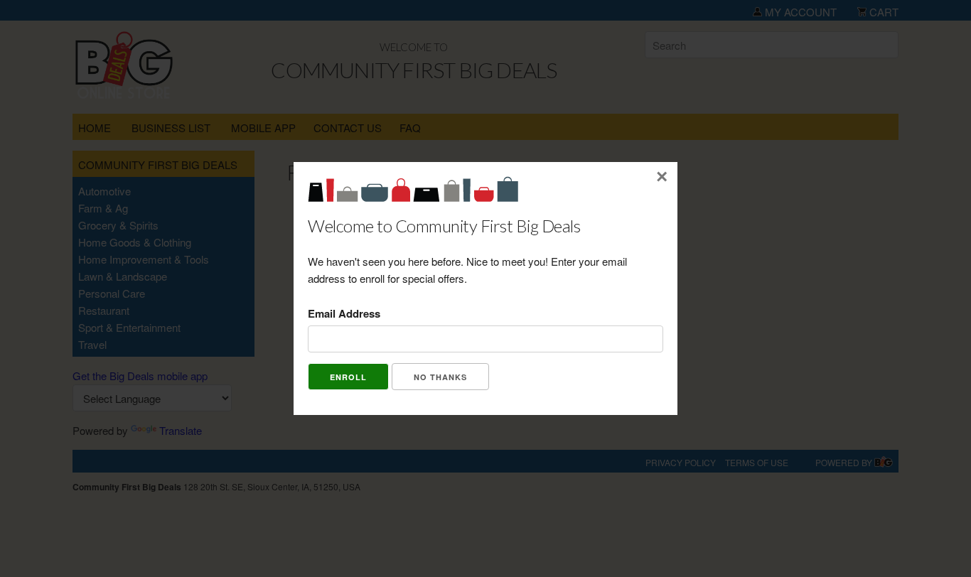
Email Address (344, 313)
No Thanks (440, 377)
